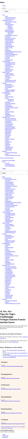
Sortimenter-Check (7, 20)
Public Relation (9, 129)
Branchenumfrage (9, 39)
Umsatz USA (8, 43)
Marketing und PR (9, 91)
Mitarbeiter (7, 94)
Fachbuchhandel (9, 60)
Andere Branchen (9, 66)
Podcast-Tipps (8, 150)
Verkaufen (7, 136)
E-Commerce (8, 77)
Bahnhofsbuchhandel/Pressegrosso (13, 51)
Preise (6, 95)
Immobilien (8, 65)
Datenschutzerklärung (10, 17)
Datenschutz (5, 435)
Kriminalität (8, 135)
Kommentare (8, 50)
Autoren (7, 110)
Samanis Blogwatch (10, 55)
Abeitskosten (11, 99)
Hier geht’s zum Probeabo (9, 160)
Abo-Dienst (15, 342)
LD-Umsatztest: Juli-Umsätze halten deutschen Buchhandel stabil (12, 366)
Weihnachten (8, 130)
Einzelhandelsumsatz (10, 64)
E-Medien (7, 76)
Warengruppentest (9, 24)
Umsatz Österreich (9, 42)
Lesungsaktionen (9, 124)
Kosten (7, 98)
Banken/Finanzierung (10, 81)
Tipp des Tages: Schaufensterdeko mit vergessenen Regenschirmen (15, 356)
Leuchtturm (8, 36)
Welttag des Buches (10, 139)
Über (4, 161)
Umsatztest (7, 23)
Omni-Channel (6, 72)
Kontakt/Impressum (10, 19)
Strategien (7, 109)
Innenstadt (7, 68)
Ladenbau (7, 145)
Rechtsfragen (8, 141)
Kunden (4, 83)
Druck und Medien (9, 111)
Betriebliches (8, 132)
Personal (7, 58)
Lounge (7, 154)
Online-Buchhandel (9, 75)
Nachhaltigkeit (8, 148)
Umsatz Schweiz (9, 40)
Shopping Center (9, 69)
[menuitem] (15, 176)
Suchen (6, 11)
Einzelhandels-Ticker (10, 62)
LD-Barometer (8, 45)
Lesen (6, 88)
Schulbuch (10, 28)
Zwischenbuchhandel (10, 103)
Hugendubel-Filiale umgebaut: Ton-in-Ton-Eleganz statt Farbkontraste (13, 423)
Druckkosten (11, 100)
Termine (7, 137)
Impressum (5, 437)
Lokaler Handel (6, 61)
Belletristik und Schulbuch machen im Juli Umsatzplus (10, 378)
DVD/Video (10, 32)
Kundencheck (8, 84)
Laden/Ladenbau (9, 73)
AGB (6, 16)
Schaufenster (8, 121)
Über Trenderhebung (10, 166)
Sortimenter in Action (10, 38)
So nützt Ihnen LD (9, 164)
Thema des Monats (9, 46)
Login (4, 5)
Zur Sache (7, 57)
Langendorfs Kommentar (11, 152)
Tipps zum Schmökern (10, 118)
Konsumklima (8, 87)
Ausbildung (8, 114)
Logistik (7, 79)
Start (4, 15)
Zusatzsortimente (9, 30)
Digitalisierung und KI (10, 80)
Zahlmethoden (8, 70)
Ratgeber (10, 25)
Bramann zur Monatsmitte (11, 54)
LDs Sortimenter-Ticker (10, 21)
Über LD (7, 163)
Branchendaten (6, 92)
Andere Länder (8, 47)
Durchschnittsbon (9, 53)
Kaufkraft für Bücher (10, 90)
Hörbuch (10, 34)
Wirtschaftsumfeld (9, 85)
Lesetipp (7, 143)
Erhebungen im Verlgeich (11, 35)
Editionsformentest (9, 31)
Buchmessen (8, 105)
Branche (7, 113)
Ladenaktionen (8, 122)
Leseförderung (8, 125)
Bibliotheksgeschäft (10, 115)
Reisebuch (10, 27)
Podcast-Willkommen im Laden (12, 155)
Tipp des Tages (6, 117)
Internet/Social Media (10, 128)
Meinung (5, 151)
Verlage (7, 49)
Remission (7, 102)
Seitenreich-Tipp (9, 147)
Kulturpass (7, 144)
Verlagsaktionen (9, 106)
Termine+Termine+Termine (11, 107)
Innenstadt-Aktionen (10, 126)
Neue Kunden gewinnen (11, 120)
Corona (7, 140)
